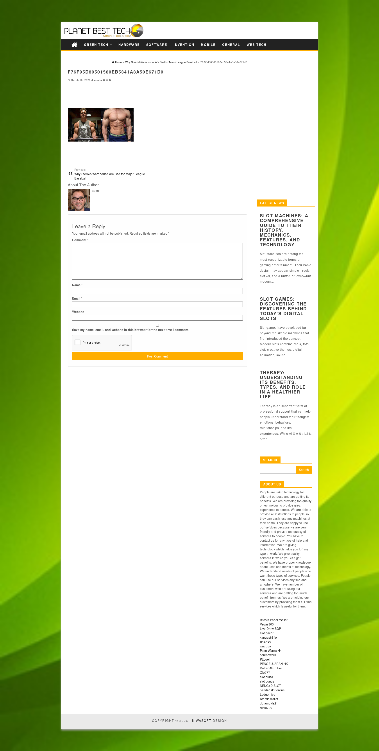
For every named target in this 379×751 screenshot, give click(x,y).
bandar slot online (272, 690)
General (231, 44)
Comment (80, 240)
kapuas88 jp (268, 637)
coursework (268, 655)
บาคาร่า (265, 642)
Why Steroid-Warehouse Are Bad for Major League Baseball (109, 174)
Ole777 (265, 672)
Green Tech (97, 44)
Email (77, 298)
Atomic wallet (269, 699)
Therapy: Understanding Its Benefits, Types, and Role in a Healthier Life (283, 384)
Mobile (208, 44)
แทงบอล (265, 646)
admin (98, 80)
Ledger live (267, 694)
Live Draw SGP (270, 628)
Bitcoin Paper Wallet (274, 620)
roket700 (266, 707)
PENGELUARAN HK (274, 663)
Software (156, 44)
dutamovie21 (269, 703)
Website (78, 311)
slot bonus (267, 681)
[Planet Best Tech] (74, 44)
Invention (184, 44)
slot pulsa (266, 677)
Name (77, 285)
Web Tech (256, 44)
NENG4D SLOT (270, 685)
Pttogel (265, 659)
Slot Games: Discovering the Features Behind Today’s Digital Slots (283, 308)
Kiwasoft (201, 720)
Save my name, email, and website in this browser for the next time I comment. (130, 329)
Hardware (129, 44)
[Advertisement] (77, 10)
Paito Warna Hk (270, 650)
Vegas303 (267, 624)
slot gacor (267, 633)
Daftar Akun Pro (271, 668)
